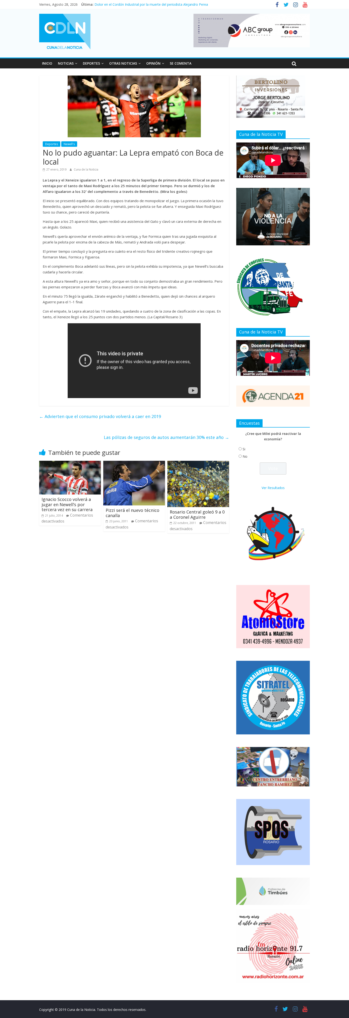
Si (244, 449)
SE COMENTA (180, 63)
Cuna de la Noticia (86, 169)
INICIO (47, 63)
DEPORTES (91, 63)
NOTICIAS (66, 63)
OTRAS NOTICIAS (123, 63)
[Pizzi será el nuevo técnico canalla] (134, 463)
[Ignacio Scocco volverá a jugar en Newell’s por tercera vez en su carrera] (70, 463)
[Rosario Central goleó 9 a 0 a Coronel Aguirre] (198, 463)
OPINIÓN (153, 63)
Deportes (51, 144)
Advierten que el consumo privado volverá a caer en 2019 (100, 416)
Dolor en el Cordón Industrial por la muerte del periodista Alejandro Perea (151, 4)
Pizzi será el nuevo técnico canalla (132, 512)
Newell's (69, 144)
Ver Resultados (273, 487)
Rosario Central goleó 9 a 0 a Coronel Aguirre (197, 514)
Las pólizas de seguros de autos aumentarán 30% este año (166, 437)
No (245, 456)
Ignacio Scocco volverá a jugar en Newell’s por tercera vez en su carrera (67, 504)
